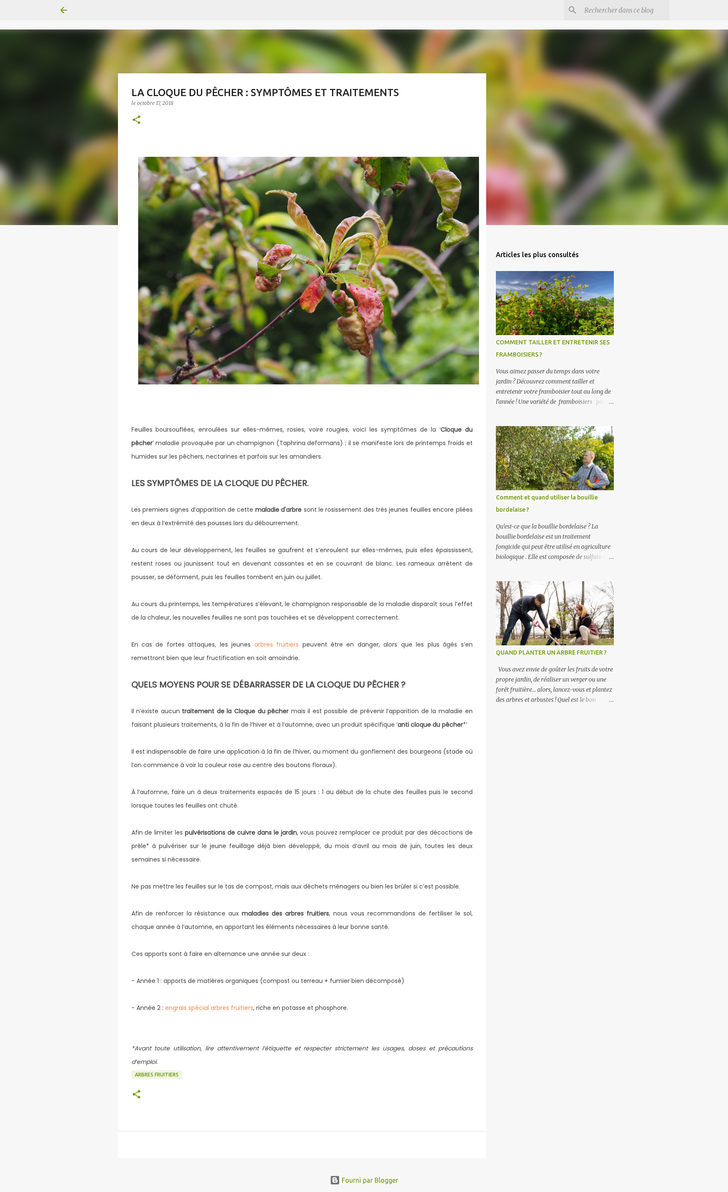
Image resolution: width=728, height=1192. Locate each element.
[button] (136, 120)
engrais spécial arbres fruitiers (209, 1008)
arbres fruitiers (276, 644)
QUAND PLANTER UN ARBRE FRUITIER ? (551, 652)
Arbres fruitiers (157, 1074)
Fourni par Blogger (369, 1180)
